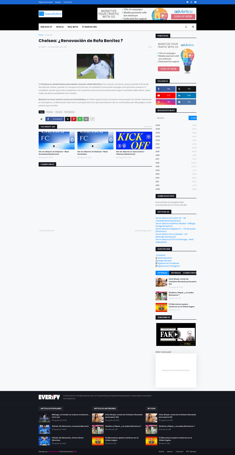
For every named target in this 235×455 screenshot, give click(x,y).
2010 (176, 185)
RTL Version (191, 451)
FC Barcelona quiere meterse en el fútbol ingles (182, 305)
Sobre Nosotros (165, 258)
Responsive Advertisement (176, 370)
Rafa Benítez (69, 112)
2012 (176, 177)
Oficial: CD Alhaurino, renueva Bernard (70, 426)
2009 (176, 189)
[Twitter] (67, 119)
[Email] (86, 119)
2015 (176, 166)
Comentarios (189, 273)
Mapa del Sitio (164, 260)
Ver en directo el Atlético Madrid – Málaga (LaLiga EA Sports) (175, 225)
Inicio (41, 35)
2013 (176, 174)
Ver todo (148, 126)
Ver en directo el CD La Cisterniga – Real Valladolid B (174, 241)
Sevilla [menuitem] (60, 26)
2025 (176, 129)
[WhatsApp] (80, 119)
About (170, 451)
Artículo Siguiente (143, 230)
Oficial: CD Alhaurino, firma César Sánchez (68, 439)
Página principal (46, 2)
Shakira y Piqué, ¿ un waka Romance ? (181, 293)
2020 (176, 147)
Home (161, 451)
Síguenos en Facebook (168, 263)
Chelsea (48, 35)
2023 (176, 136)
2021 (176, 144)
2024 (176, 132)
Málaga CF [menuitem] (46, 26)
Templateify (53, 451)
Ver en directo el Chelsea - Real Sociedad (92, 152)
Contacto (68, 2)
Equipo (58, 2)
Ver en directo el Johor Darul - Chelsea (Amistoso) (130, 152)
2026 (176, 125)
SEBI (75, 451)
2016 (176, 163)
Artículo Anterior (47, 230)
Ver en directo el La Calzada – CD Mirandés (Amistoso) (171, 235)
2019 (176, 151)
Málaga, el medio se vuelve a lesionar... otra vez (70, 415)
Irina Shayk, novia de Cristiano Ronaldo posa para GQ (182, 281)
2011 (176, 181)
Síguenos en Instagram (168, 266)
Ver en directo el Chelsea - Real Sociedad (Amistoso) (54, 152)
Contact (179, 451)
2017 (176, 159)
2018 (176, 155)
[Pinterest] (74, 119)
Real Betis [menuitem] (73, 26)
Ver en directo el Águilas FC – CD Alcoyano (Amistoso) (176, 230)
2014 (176, 170)
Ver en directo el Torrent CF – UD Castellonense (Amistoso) (171, 219)
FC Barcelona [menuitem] (89, 26)
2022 (176, 140)
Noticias (59, 112)
